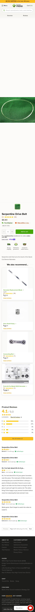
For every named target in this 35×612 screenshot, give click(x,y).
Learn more (5, 239)
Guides (4, 558)
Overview (9, 16)
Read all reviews (15, 417)
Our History (5, 545)
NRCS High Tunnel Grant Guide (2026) (14, 561)
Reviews (25, 16)
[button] (29, 5)
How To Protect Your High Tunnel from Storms (16, 573)
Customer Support (21, 540)
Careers (4, 547)
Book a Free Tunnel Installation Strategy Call (16, 590)
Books (12, 581)
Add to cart (24, 232)
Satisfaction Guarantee (21, 545)
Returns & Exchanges (20, 547)
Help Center (17, 542)
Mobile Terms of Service (21, 550)
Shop (3, 579)
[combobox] (17, 10)
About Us (5, 540)
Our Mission (5, 542)
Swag (17, 581)
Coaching (5, 587)
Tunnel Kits (5, 581)
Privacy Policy (18, 552)
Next (30, 529)
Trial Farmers (6, 550)
